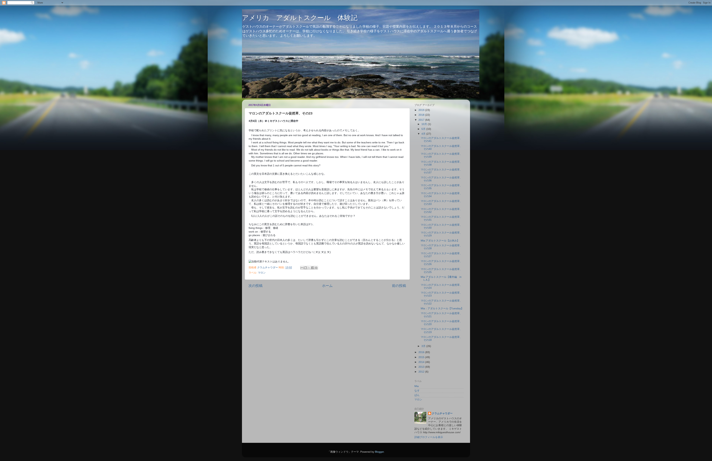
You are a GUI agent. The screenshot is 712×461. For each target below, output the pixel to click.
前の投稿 (399, 286)
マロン (262, 272)
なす (417, 390)
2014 (421, 362)
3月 (423, 346)
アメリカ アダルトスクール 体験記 (299, 18)
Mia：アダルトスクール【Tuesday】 (442, 308)
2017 (421, 119)
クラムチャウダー (442, 413)
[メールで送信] (302, 268)
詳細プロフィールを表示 (428, 437)
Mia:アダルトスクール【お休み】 (440, 240)
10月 (424, 124)
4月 (423, 133)
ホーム (327, 286)
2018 (421, 114)
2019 (421, 110)
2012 (421, 371)
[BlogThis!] (305, 268)
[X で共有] (309, 268)
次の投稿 (255, 286)
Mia (416, 386)
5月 (423, 129)
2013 (421, 366)
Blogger (379, 451)
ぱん (417, 395)
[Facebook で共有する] (312, 268)
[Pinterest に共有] (316, 268)
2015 (421, 357)
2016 (421, 352)
